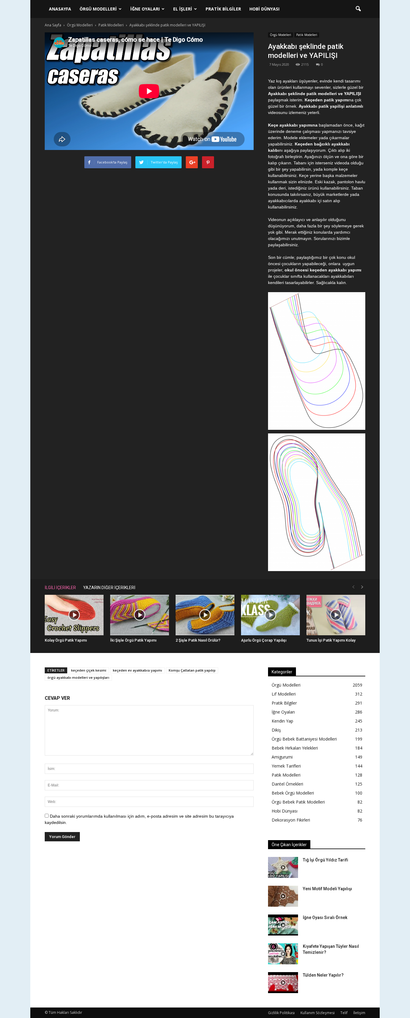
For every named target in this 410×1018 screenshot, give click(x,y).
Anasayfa (60, 9)
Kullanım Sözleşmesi (317, 1012)
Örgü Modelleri (98, 9)
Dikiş (276, 730)
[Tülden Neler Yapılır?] (283, 982)
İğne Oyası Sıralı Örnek (325, 917)
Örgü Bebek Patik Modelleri (298, 802)
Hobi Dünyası (264, 9)
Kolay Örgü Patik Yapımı (66, 640)
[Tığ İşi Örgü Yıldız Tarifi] (283, 867)
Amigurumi (282, 757)
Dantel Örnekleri (287, 784)
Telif (344, 1012)
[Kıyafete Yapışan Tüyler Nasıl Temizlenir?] (283, 953)
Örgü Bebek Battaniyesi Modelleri (304, 739)
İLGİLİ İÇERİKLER (60, 587)
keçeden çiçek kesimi (88, 670)
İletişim (359, 1012)
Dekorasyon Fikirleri (291, 820)
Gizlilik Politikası (281, 1012)
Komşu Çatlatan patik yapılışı (192, 670)
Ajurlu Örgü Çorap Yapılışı (263, 640)
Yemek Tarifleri (286, 766)
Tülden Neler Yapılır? (323, 975)
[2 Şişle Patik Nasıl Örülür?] (205, 615)
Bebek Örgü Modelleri (293, 793)
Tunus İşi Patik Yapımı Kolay (330, 640)
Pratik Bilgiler (223, 9)
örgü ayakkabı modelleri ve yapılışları (78, 677)
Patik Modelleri (306, 35)
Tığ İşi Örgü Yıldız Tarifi (325, 860)
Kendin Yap (282, 721)
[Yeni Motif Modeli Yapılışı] (283, 896)
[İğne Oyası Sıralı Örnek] (283, 925)
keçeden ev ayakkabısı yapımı (137, 670)
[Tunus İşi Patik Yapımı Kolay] (335, 615)
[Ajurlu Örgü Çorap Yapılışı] (270, 615)
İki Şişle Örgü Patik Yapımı (133, 640)
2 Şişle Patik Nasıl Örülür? (198, 640)
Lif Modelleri (284, 694)
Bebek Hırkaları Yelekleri (295, 748)
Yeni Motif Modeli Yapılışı (327, 888)
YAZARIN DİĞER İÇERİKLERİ (109, 587)
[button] (358, 9)
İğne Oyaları (145, 9)
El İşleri (182, 9)
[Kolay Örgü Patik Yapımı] (74, 615)
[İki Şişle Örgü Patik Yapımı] (139, 615)
